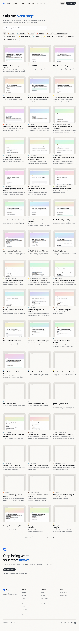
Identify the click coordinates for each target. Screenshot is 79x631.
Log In (62, 3)
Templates (35, 3)
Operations (37, 36)
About (42, 592)
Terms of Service (64, 595)
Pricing (23, 3)
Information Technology (11, 39)
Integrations (25, 601)
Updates (42, 3)
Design (31, 33)
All (4, 33)
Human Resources (24, 36)
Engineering (21, 33)
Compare (24, 603)
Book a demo (44, 598)
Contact (43, 603)
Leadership (70, 36)
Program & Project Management (53, 36)
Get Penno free (71, 3)
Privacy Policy (63, 592)
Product (15, 3)
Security (43, 595)
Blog (28, 3)
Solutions (24, 595)
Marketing (40, 33)
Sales (49, 33)
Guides (23, 606)
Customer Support (10, 36)
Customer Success (60, 33)
